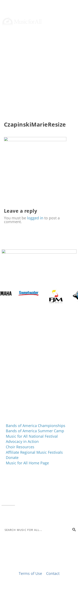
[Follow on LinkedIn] (65, 50)
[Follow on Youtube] (73, 50)
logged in (35, 217)
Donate (13, 31)
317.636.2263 (36, 492)
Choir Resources (20, 446)
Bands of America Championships (35, 425)
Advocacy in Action (22, 441)
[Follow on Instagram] (56, 50)
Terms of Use (30, 573)
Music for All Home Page (27, 462)
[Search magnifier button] (74, 530)
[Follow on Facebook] (48, 50)
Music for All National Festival (32, 436)
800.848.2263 (29, 497)
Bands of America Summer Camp (35, 430)
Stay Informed (19, 41)
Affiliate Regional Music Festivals (34, 452)
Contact (8, 503)
